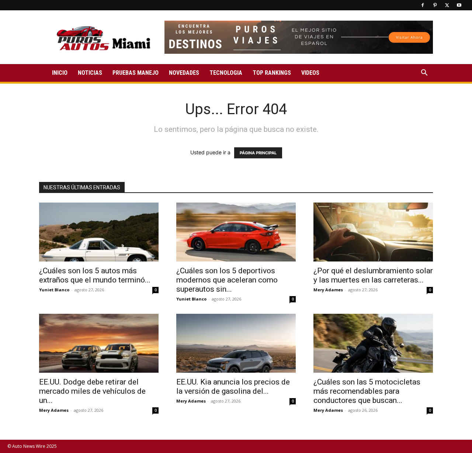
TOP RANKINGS (272, 72)
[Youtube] (459, 5)
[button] (424, 73)
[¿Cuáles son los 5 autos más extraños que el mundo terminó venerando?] (99, 232)
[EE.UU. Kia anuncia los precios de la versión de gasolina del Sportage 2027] (236, 343)
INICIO (59, 72)
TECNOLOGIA (225, 72)
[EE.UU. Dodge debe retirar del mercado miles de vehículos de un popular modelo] (99, 343)
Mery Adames (328, 289)
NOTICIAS (90, 72)
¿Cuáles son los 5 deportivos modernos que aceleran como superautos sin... (227, 280)
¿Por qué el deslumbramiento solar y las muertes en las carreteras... (373, 275)
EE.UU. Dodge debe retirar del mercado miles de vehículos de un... (92, 391)
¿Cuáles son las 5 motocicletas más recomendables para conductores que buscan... (366, 391)
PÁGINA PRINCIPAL (258, 152)
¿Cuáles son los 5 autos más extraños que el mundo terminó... (94, 275)
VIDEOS (310, 72)
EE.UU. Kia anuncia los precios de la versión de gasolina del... (233, 387)
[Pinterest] (434, 5)
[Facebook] (422, 5)
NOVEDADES (184, 72)
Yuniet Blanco (54, 289)
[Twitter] (446, 5)
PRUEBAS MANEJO (135, 72)
